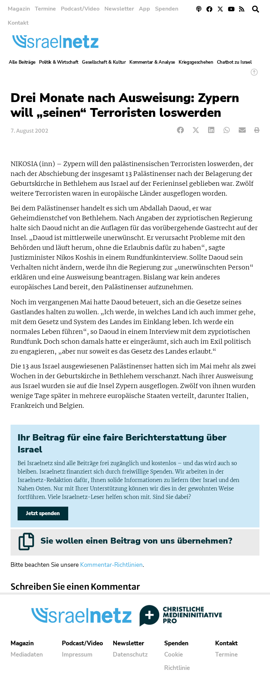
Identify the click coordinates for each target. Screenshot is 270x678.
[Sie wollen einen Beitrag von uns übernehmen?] (26, 541)
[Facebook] (209, 9)
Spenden (166, 9)
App (144, 9)
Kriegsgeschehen (196, 62)
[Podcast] (198, 9)
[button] (256, 9)
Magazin (19, 9)
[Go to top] (254, 75)
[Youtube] (231, 9)
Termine (45, 9)
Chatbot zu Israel (234, 62)
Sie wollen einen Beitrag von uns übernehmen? (136, 540)
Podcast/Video (80, 9)
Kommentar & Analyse (152, 62)
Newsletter (119, 9)
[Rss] (241, 9)
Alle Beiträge (22, 62)
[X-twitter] (220, 9)
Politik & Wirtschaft (58, 62)
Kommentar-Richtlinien (111, 565)
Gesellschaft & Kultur (104, 62)
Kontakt (18, 23)
